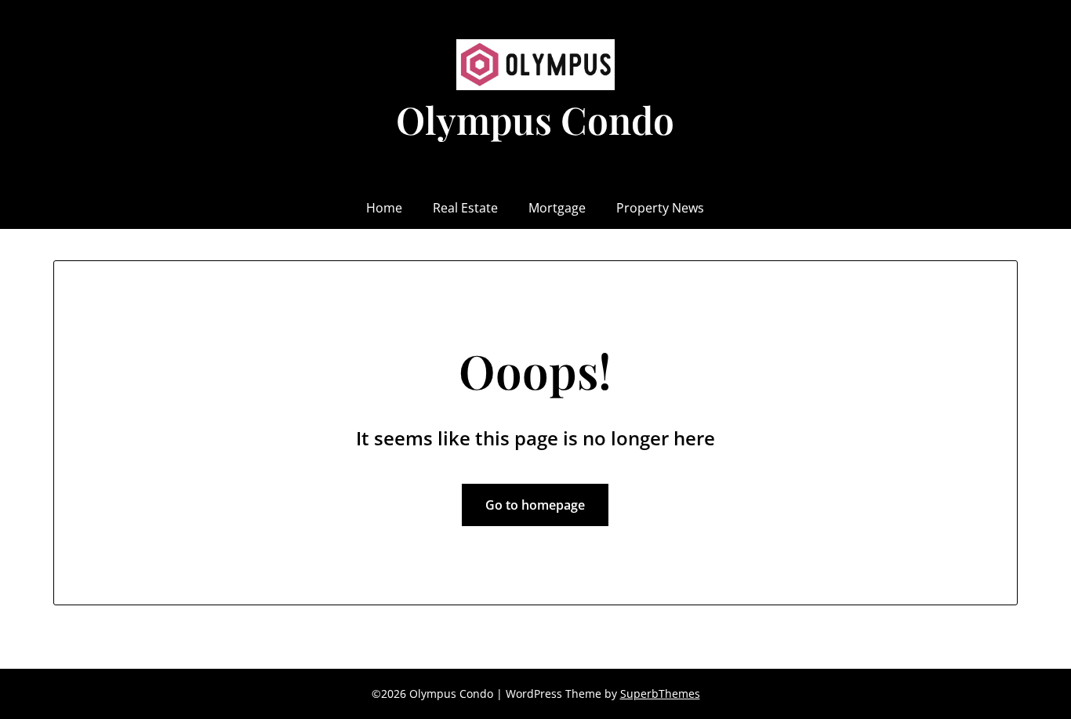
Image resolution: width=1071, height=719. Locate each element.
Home (384, 207)
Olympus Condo (535, 119)
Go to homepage (535, 505)
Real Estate (465, 207)
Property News (660, 207)
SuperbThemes (660, 693)
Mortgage (557, 207)
